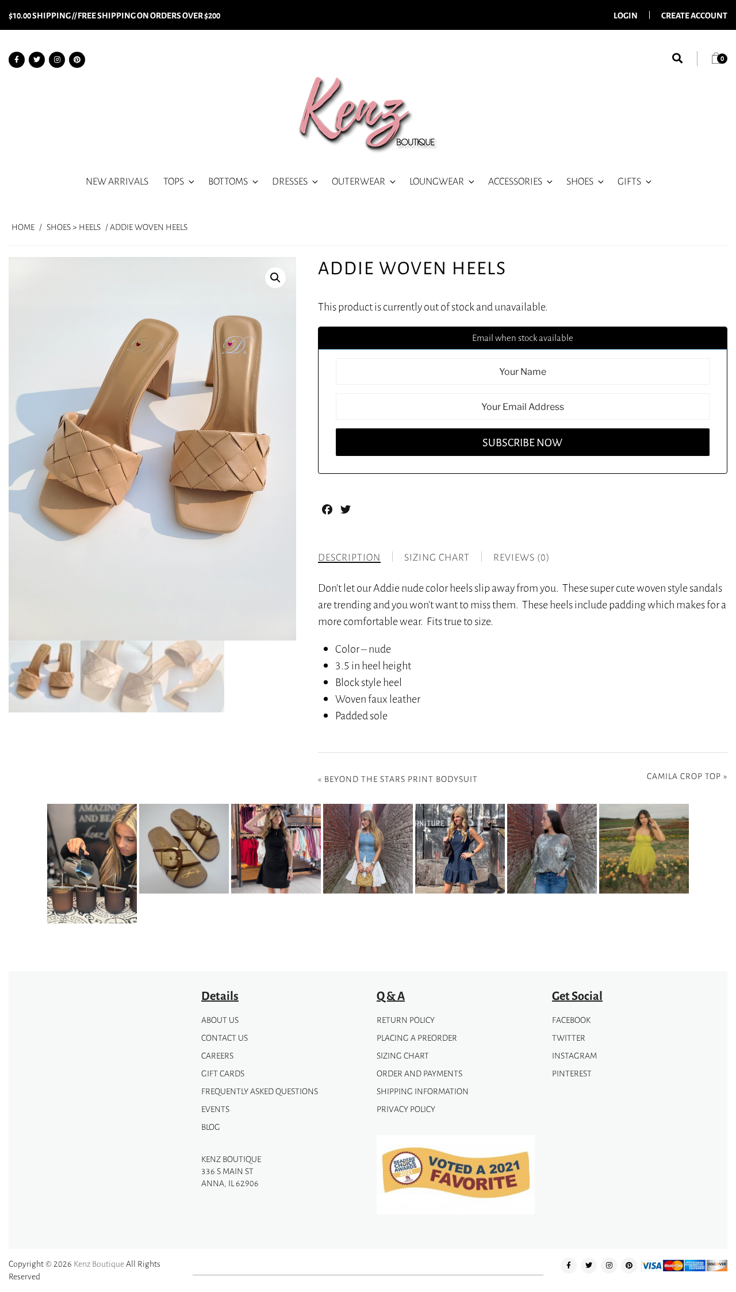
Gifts (629, 181)
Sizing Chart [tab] (437, 557)
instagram (574, 1055)
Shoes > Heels (74, 226)
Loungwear (436, 181)
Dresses (290, 181)
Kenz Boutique (99, 1263)
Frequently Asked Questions (259, 1091)
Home (23, 226)
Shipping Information (423, 1091)
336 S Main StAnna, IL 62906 (230, 1177)
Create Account (694, 15)
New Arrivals (117, 181)
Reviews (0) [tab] (521, 557)
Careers (217, 1055)
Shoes (579, 181)
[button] (275, 277)
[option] (92, 866)
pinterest (572, 1073)
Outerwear (358, 181)
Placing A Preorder (417, 1037)
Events (215, 1108)
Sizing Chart (403, 1055)
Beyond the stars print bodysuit (401, 778)
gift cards (222, 1073)
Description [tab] (349, 557)
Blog (210, 1126)
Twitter (568, 1037)
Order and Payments (419, 1073)
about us (220, 1019)
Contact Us (224, 1037)
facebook (571, 1019)
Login (626, 15)
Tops (173, 181)
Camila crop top (684, 775)
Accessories (515, 181)
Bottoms (228, 181)
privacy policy (406, 1108)
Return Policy (406, 1019)
